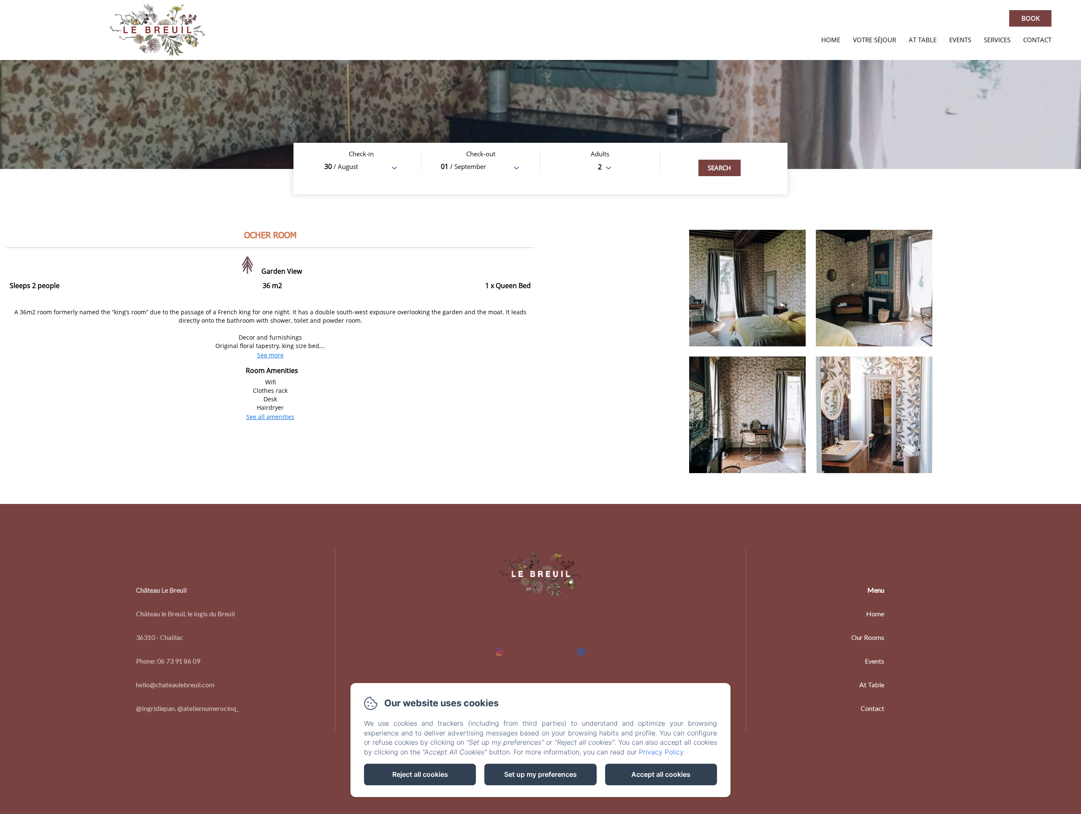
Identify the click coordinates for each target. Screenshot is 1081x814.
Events (960, 39)
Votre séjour (874, 39)
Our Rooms (867, 637)
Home (830, 39)
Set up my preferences (540, 774)
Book (1030, 18)
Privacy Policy (661, 752)
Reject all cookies (420, 774)
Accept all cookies (660, 774)
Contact (1037, 39)
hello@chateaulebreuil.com (175, 685)
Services (997, 39)
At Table (923, 39)
